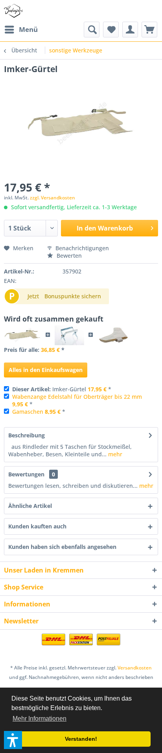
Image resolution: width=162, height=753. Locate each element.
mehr (114, 454)
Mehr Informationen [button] (39, 718)
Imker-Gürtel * (61, 389)
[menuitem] (21, 29)
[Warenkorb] (149, 29)
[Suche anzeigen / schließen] (91, 29)
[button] (13, 740)
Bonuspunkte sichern (72, 296)
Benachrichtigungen (81, 248)
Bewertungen (26, 474)
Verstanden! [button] (81, 739)
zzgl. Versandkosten (52, 197)
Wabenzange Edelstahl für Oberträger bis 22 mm (77, 396)
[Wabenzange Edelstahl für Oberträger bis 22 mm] (69, 335)
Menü (28, 29)
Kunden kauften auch (37, 526)
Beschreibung (26, 435)
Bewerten (68, 255)
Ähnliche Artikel (30, 505)
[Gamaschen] (113, 335)
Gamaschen (27, 411)
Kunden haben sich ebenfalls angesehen (62, 546)
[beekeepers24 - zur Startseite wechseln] (13, 11)
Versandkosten (135, 667)
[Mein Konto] (130, 29)
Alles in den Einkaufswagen (46, 370)
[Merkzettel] (111, 29)
